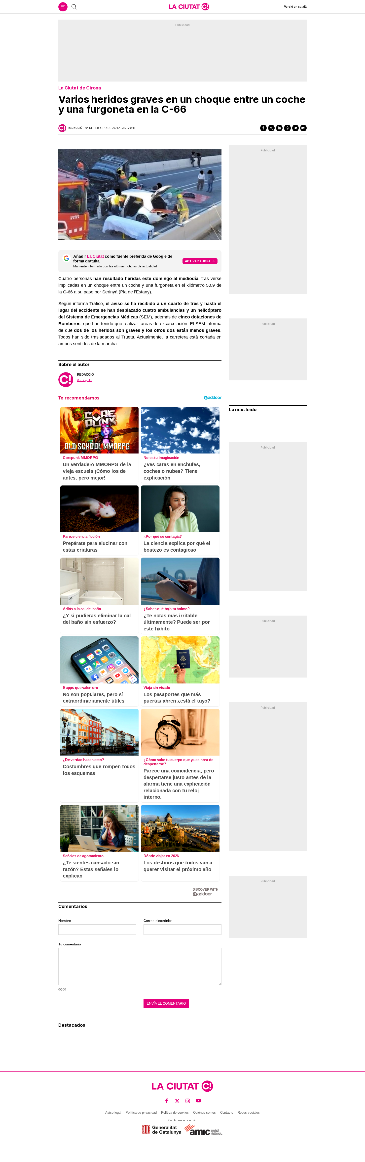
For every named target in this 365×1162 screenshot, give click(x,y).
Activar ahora (198, 261)
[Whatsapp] (287, 128)
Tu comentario (69, 944)
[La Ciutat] (189, 6)
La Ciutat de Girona (79, 87)
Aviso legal (113, 1112)
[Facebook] (263, 128)
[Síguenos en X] (177, 1101)
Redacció (75, 127)
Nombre (64, 921)
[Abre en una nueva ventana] (161, 1129)
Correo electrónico (158, 921)
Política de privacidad (141, 1112)
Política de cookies (175, 1112)
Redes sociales (249, 1112)
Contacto (226, 1112)
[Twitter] (271, 128)
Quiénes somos (204, 1112)
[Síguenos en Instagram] (188, 1101)
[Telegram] (295, 128)
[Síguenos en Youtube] (198, 1101)
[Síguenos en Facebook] (167, 1101)
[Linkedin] (279, 128)
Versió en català (295, 6)
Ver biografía (84, 380)
